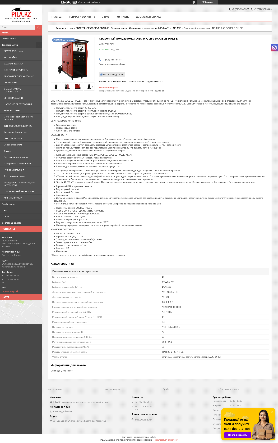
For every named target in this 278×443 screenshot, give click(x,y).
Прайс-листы (8, 204)
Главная (56, 17)
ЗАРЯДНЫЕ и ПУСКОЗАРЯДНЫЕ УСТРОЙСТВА (19, 184)
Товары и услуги (10, 44)
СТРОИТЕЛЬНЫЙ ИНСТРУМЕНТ (19, 191)
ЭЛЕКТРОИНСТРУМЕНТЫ (16, 69)
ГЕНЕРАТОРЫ (10, 82)
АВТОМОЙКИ (10, 57)
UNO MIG (176, 28)
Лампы (7, 150)
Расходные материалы (16, 157)
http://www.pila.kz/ (11, 291)
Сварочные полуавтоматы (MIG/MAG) (149, 28)
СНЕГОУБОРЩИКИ (13, 138)
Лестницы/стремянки (15, 176)
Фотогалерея (9, 38)
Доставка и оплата (11, 222)
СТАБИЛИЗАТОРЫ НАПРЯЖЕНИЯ (13, 90)
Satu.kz (153, 437)
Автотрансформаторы (15, 132)
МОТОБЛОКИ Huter (13, 51)
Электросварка (119, 28)
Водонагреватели (13, 144)
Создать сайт (84, 2)
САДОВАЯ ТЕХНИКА (13, 63)
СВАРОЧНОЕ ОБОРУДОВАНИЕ (19, 76)
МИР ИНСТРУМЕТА (13, 197)
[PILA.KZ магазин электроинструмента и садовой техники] (20, 12)
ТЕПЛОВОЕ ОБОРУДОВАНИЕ (18, 125)
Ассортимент (56, 389)
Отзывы (6, 216)
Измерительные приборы (17, 163)
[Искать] (38, 27)
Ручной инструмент (14, 169)
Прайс (166, 389)
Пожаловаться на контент (166, 440)
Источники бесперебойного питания (18, 118)
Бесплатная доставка (113, 74)
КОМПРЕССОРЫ (12, 110)
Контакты (123, 17)
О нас (5, 210)
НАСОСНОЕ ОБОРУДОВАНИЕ (18, 104)
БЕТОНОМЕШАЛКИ (13, 97)
